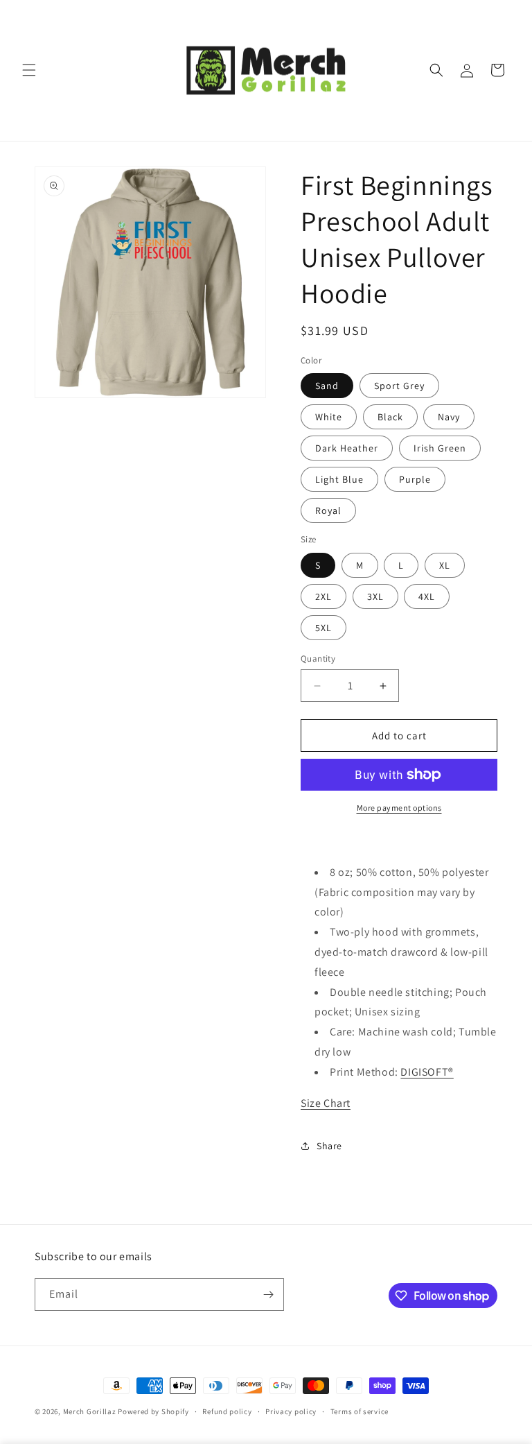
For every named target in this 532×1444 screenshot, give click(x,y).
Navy (449, 417)
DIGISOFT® (426, 1072)
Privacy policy (291, 1411)
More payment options (399, 807)
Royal (328, 510)
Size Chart (326, 1103)
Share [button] (329, 1146)
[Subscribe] (268, 1294)
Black (390, 417)
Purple (415, 479)
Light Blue (339, 479)
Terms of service (359, 1411)
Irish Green (440, 448)
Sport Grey (399, 385)
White (328, 417)
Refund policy (226, 1411)
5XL (323, 627)
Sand (327, 385)
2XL (323, 596)
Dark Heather (346, 448)
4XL (426, 596)
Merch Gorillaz (89, 1411)
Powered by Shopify (153, 1411)
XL (444, 565)
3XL (375, 596)
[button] (29, 70)
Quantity (318, 658)
